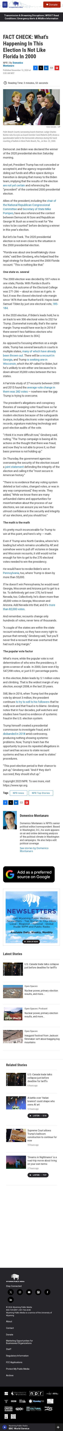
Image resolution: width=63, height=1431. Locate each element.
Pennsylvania (11, 573)
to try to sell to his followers (33, 701)
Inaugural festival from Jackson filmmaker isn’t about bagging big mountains (42, 1039)
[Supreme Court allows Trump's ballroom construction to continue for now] (16, 1135)
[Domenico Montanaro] (10, 820)
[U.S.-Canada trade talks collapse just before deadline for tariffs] (13, 969)
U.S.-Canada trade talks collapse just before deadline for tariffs (40, 1078)
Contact (10, 1328)
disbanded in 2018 (14, 733)
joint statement (14, 466)
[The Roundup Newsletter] (31, 917)
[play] (5, 1427)
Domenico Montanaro (13, 64)
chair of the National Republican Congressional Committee (29, 205)
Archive (9, 1375)
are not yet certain (14, 185)
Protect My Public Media (17, 1369)
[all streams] (59, 1427)
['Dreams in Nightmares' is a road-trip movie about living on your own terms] (16, 1162)
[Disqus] (31, 1226)
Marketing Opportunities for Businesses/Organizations (19, 1342)
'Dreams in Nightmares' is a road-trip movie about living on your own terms (42, 1160)
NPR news (18, 793)
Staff (8, 1349)
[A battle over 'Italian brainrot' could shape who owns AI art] (16, 1102)
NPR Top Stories (41, 793)
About (9, 1321)
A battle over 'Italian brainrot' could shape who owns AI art (41, 1101)
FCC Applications (14, 1362)
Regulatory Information (17, 1356)
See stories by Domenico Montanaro (34, 849)
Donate (53, 4)
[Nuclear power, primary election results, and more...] (13, 991)
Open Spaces (31, 986)
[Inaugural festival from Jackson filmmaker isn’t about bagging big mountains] (13, 1036)
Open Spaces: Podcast (35, 1008)
